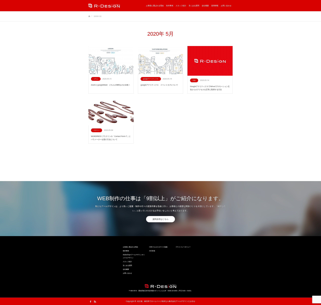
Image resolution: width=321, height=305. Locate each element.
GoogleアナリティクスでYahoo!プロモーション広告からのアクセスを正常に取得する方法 (210, 88)
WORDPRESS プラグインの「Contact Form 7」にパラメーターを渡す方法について (111, 138)
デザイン (97, 130)
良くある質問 (194, 5)
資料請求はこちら (160, 219)
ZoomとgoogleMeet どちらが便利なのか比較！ (110, 85)
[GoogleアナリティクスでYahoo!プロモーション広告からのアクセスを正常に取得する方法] (210, 61)
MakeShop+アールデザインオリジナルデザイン (134, 256)
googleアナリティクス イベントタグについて (160, 85)
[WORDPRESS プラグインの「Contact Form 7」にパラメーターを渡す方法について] (111, 111)
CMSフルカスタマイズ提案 (158, 247)
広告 (194, 80)
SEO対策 (152, 251)
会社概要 (205, 5)
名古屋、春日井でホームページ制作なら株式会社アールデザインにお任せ (166, 301)
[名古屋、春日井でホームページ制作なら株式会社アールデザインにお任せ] (104, 6)
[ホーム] (89, 12)
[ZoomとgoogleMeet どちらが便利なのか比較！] (111, 60)
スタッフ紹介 (181, 5)
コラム (96, 79)
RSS (95, 301)
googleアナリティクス (150, 79)
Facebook (90, 301)
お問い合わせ (226, 5)
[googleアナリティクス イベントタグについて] (160, 60)
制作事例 (169, 5)
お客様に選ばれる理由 (155, 5)
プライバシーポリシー (183, 247)
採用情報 (214, 5)
